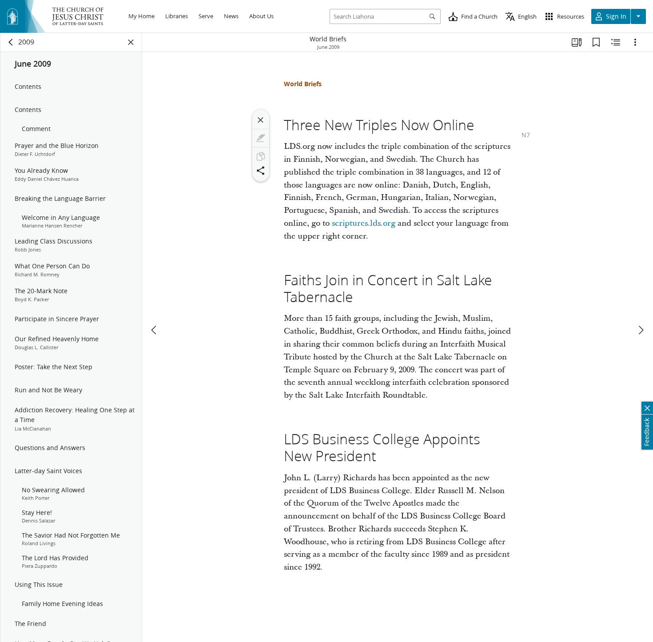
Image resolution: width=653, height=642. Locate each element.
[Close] (261, 120)
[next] (640, 330)
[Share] (261, 170)
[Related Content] (616, 42)
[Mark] (261, 138)
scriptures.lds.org (363, 223)
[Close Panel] (131, 42)
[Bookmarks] (596, 42)
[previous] (154, 330)
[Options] (635, 42)
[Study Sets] (576, 42)
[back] (11, 42)
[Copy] (261, 156)
